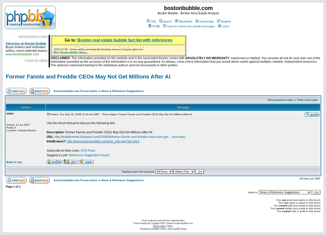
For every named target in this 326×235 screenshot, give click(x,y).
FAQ (153, 21)
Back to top (14, 162)
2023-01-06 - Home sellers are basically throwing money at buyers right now (98, 48)
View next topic (307, 99)
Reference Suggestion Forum (89, 155)
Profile (156, 26)
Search (167, 21)
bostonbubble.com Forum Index (75, 91)
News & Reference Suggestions (122, 91)
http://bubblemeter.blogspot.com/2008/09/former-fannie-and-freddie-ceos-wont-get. (121, 137)
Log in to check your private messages (191, 26)
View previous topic (280, 99)
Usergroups (206, 21)
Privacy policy (159, 226)
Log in (225, 26)
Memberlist (185, 21)
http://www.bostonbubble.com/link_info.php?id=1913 (103, 141)
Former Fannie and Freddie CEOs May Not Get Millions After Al (88, 76)
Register (226, 21)
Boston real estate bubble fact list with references (124, 40)
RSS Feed (88, 150)
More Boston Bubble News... (70, 52)
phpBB (155, 228)
